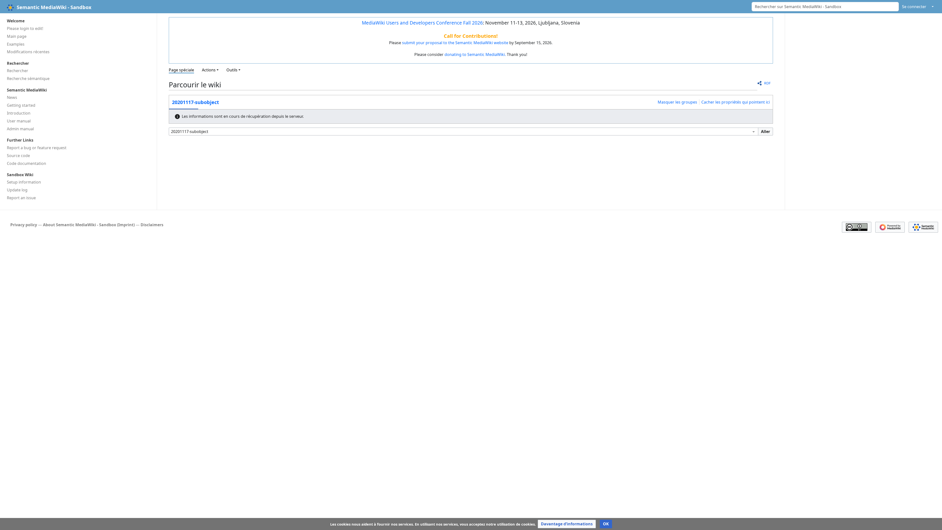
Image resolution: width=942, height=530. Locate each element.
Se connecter (914, 6)
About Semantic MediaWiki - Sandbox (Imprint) (89, 224)
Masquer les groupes (677, 102)
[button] (567, 524)
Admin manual (20, 129)
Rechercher (17, 70)
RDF (767, 83)
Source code (18, 155)
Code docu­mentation (26, 163)
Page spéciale (181, 70)
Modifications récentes (28, 51)
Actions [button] (209, 70)
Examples (16, 44)
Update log (17, 190)
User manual (19, 121)
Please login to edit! (25, 28)
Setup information (24, 182)
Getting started (21, 105)
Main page (16, 36)
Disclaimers (152, 224)
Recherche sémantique (28, 78)
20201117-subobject (195, 102)
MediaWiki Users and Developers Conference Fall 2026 (422, 22)
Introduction (18, 113)
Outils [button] (231, 70)
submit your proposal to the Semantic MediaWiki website (455, 42)
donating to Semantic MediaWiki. (475, 54)
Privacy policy (23, 224)
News (12, 97)
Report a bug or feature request (36, 147)
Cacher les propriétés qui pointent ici (735, 102)
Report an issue (21, 197)
